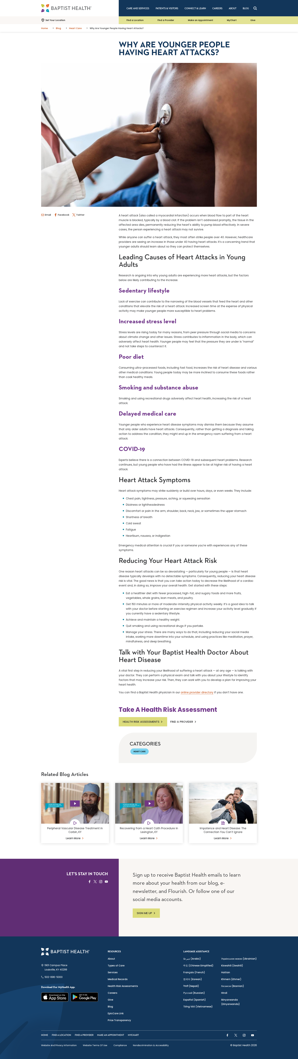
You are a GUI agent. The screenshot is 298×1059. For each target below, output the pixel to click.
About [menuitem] (232, 8)
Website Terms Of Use (95, 1045)
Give (252, 20)
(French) (194, 972)
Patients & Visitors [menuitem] (167, 8)
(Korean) (192, 979)
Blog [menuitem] (246, 8)
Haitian (225, 972)
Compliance (120, 1045)
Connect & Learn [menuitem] (195, 8)
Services (113, 972)
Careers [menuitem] (217, 8)
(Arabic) (192, 958)
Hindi (224, 993)
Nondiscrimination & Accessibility (151, 1045)
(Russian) (194, 993)
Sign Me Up (144, 913)
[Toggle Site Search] (255, 8)
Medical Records (118, 979)
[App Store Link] (55, 997)
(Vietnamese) (198, 1006)
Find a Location (135, 20)
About (111, 958)
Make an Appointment (200, 20)
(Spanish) (194, 999)
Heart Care (139, 751)
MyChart (232, 20)
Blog (110, 1006)
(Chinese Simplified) (198, 965)
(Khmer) (231, 979)
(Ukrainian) (239, 958)
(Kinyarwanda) (230, 1002)
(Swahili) (232, 965)
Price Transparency (119, 1020)
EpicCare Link (116, 1013)
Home (44, 1035)
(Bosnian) (232, 986)
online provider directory (197, 692)
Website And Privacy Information (59, 1045)
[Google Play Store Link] (84, 997)
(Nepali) (191, 986)
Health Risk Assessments (141, 722)
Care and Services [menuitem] (137, 8)
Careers (112, 993)
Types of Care (116, 965)
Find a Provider (166, 20)
